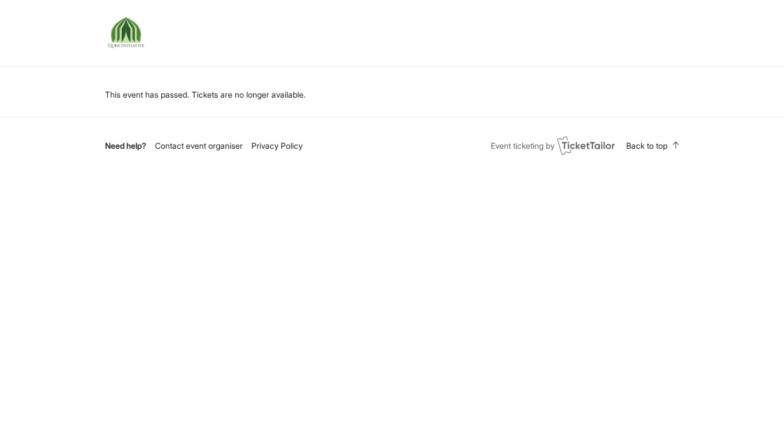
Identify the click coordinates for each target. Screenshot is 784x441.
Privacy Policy (276, 145)
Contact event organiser (199, 145)
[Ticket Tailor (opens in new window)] (586, 145)
